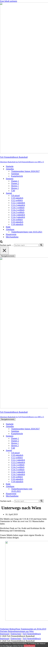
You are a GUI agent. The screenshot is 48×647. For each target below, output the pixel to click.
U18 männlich (17, 224)
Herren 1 (15, 186)
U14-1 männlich (18, 215)
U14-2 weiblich (17, 210)
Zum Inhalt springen (8, 1)
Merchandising (12, 237)
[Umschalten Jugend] (46, 450)
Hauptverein (11, 234)
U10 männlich (17, 198)
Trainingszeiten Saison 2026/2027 (25, 171)
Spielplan (15, 174)
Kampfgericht (17, 176)
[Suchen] (1, 242)
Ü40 (13, 190)
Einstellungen (29, 646)
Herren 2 (15, 188)
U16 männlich (17, 222)
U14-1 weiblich (17, 207)
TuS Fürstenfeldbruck (32, 634)
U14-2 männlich (18, 217)
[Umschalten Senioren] (46, 436)
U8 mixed (15, 195)
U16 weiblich (17, 219)
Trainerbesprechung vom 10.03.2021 (26, 232)
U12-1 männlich (18, 203)
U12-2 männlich (18, 205)
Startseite (9, 166)
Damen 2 (15, 183)
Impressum (4, 634)
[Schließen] (4, 251)
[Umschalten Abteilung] (46, 486)
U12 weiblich (17, 200)
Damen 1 (15, 181)
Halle (8, 227)
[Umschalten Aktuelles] (46, 426)
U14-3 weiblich (17, 212)
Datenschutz (16, 634)
